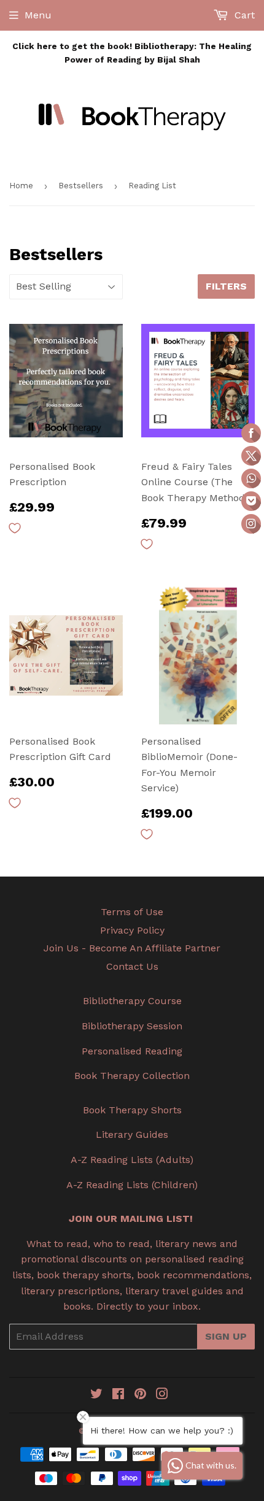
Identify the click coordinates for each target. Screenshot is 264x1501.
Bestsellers (80, 185)
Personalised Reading (132, 1051)
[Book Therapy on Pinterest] (140, 1395)
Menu (38, 15)
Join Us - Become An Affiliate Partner (132, 948)
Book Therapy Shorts (132, 1110)
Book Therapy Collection (132, 1075)
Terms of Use (132, 912)
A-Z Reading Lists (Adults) (132, 1159)
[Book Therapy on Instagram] (162, 1395)
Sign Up (226, 1336)
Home (21, 185)
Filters (226, 286)
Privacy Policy (132, 930)
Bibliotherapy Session (132, 1026)
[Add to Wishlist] (14, 528)
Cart (243, 15)
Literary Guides (132, 1134)
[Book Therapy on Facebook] (118, 1395)
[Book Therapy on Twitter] (96, 1395)
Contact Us (132, 966)
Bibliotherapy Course (132, 1001)
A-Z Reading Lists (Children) (132, 1185)
